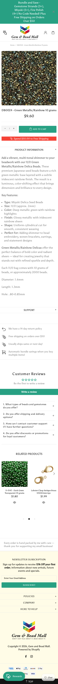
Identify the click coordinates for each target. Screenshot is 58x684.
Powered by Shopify (29, 649)
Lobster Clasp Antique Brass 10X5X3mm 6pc (43, 491)
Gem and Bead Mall (25, 32)
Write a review (29, 391)
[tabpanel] (14, 486)
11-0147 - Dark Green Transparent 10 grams (14, 491)
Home (12, 45)
